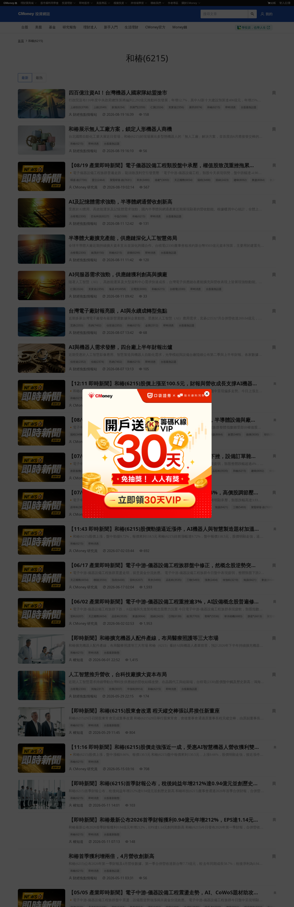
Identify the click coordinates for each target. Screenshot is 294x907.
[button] (206, 393)
